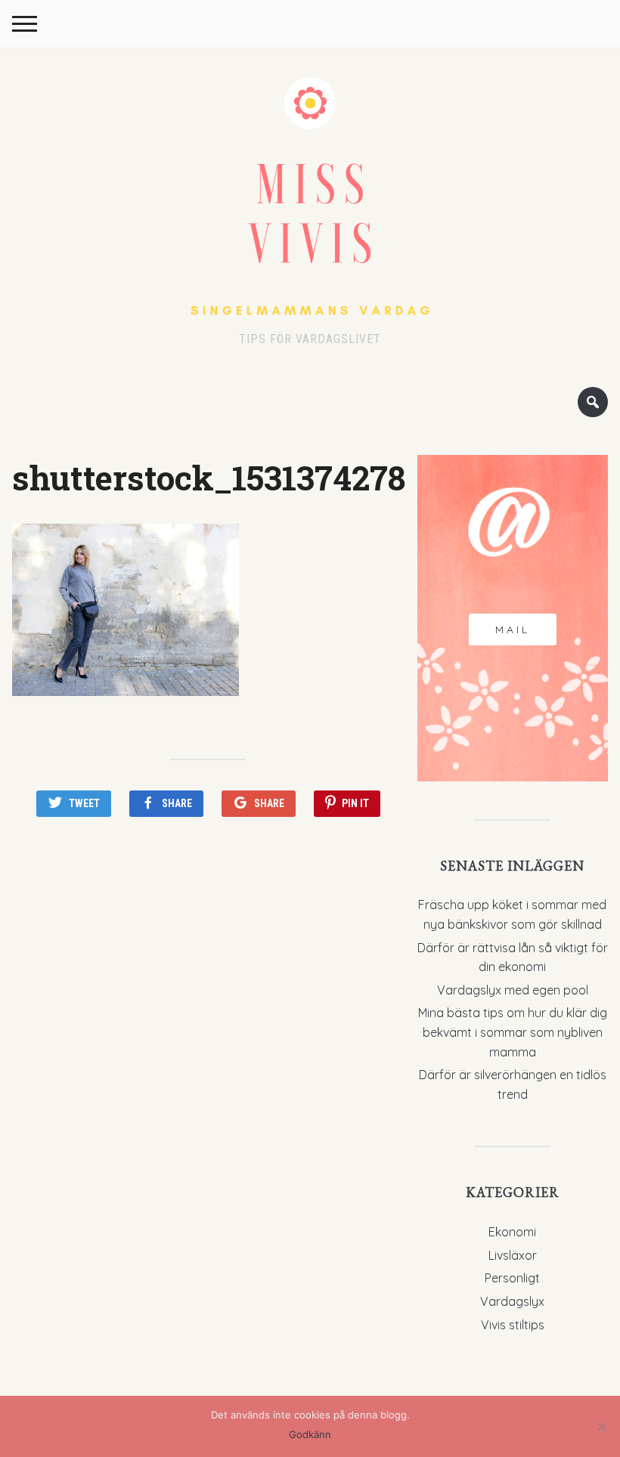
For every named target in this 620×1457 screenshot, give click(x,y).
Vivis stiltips (512, 1324)
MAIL (512, 629)
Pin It (355, 803)
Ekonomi (512, 1231)
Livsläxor (512, 1255)
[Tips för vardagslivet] (310, 194)
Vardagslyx (512, 1301)
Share (177, 803)
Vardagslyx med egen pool (512, 990)
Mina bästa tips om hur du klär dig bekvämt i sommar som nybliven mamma (512, 1032)
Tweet (84, 803)
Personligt (512, 1277)
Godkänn (310, 1434)
